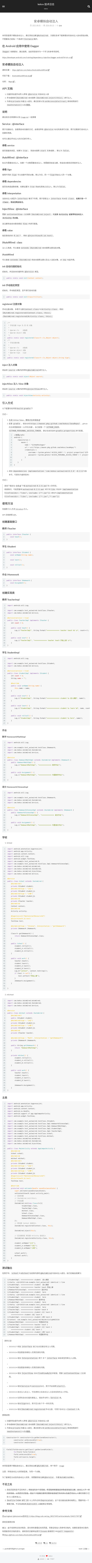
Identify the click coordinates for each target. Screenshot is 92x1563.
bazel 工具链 (83, 1549)
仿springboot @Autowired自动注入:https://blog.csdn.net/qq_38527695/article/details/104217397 (41, 1516)
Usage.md (24, 117)
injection (54, 1543)
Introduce (19, 509)
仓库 (17, 486)
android (39, 1543)
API (14, 515)
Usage (61, 1466)
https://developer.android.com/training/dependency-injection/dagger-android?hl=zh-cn (36, 57)
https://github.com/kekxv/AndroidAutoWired (29, 70)
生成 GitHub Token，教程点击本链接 (23, 420)
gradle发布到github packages (14, 1549)
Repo (10, 82)
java (46, 1543)
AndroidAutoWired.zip (21, 76)
